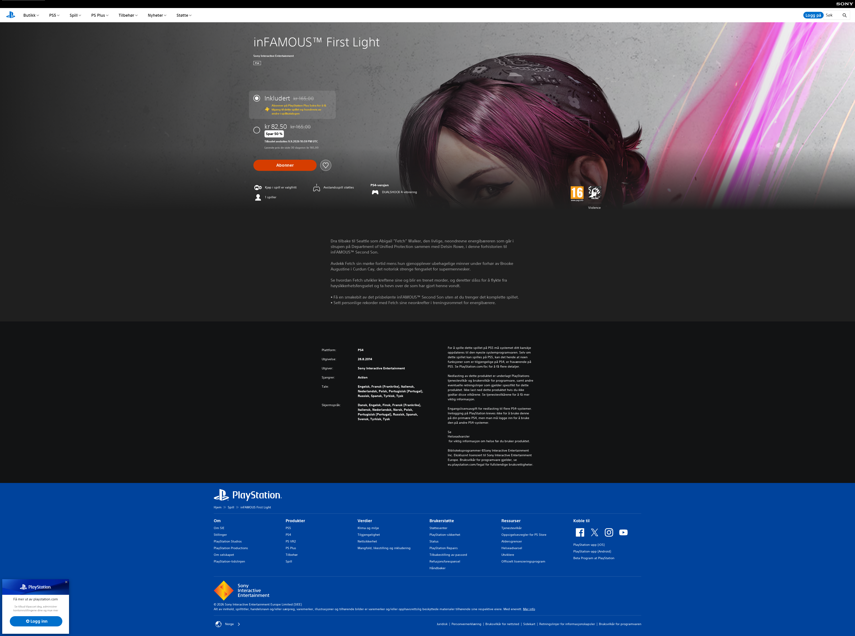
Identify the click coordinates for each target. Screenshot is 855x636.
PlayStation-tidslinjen (229, 561)
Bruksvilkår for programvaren (620, 624)
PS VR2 (291, 541)
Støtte (182, 15)
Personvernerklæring (466, 624)
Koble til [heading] (581, 520)
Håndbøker (438, 568)
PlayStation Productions (231, 548)
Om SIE (219, 528)
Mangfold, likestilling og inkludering (384, 548)
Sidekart (529, 624)
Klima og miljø (368, 528)
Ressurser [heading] (511, 520)
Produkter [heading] (295, 520)
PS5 (52, 15)
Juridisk (442, 624)
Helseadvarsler (459, 436)
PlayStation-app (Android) (592, 551)
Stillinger (220, 535)
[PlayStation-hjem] (10, 15)
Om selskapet (224, 555)
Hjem (218, 507)
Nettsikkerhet (367, 541)
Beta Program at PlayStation (593, 558)
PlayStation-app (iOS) (589, 545)
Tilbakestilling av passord (448, 555)
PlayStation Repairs (444, 548)
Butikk (29, 15)
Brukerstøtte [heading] (442, 520)
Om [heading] (217, 520)
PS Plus (98, 15)
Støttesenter (438, 528)
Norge (229, 624)
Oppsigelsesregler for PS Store (523, 535)
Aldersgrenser (511, 541)
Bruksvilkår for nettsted (502, 624)
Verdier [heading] (365, 520)
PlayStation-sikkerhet (445, 535)
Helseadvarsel (511, 548)
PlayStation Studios (228, 541)
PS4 (288, 535)
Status (434, 541)
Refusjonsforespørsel (445, 561)
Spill (74, 15)
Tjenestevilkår (511, 528)
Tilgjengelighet (369, 535)
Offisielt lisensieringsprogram (523, 561)
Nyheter (155, 15)
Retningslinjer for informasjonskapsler (567, 624)
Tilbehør (126, 15)
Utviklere (507, 555)
